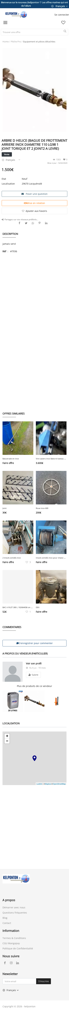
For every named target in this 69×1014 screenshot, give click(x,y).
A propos (9, 900)
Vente (6, 154)
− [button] (7, 741)
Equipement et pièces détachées (39, 41)
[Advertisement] (34, 291)
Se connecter (61, 14)
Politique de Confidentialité (18, 948)
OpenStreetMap (59, 783)
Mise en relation (36, 203)
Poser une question (36, 193)
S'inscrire (43, 981)
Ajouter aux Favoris (36, 211)
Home (6, 41)
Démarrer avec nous (14, 907)
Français (60, 6)
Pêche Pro (16, 41)
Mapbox (48, 783)
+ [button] (7, 736)
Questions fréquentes (15, 912)
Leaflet (39, 783)
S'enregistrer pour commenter (36, 643)
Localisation (8, 183)
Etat (4, 178)
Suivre (34, 674)
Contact (7, 923)
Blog (5, 917)
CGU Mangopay (11, 943)
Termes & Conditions (14, 938)
